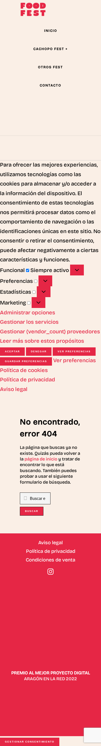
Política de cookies (24, 370)
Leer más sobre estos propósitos (42, 341)
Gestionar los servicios (29, 322)
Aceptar (12, 351)
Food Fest (33, 9)
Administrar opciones (27, 312)
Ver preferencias (74, 351)
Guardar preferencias (26, 361)
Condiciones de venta (50, 560)
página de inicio (41, 459)
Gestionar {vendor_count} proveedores (50, 331)
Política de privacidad (27, 379)
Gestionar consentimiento (29, 741)
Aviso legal (13, 389)
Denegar (39, 351)
